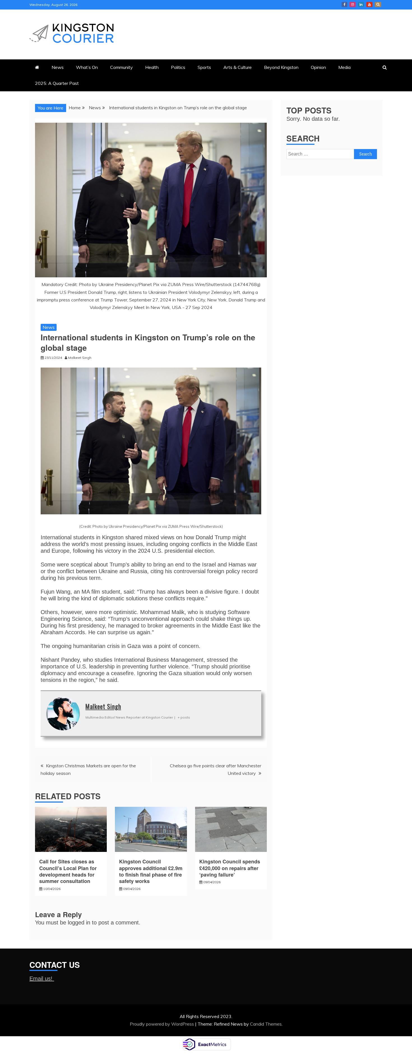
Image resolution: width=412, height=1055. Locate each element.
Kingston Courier (344, 4)
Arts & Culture (237, 67)
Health (152, 67)
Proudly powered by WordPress (162, 1024)
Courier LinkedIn (361, 4)
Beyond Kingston (281, 67)
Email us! (41, 978)
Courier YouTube (369, 4)
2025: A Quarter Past (57, 83)
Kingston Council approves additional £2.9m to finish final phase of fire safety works (150, 871)
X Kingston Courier (378, 4)
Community (121, 67)
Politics (178, 67)
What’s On (87, 67)
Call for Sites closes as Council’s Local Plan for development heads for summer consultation (68, 871)
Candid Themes (266, 1024)
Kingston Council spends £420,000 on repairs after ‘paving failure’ (230, 868)
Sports (204, 67)
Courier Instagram (352, 4)
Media (344, 67)
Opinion (318, 67)
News (58, 67)
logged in (79, 922)
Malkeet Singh (103, 706)
